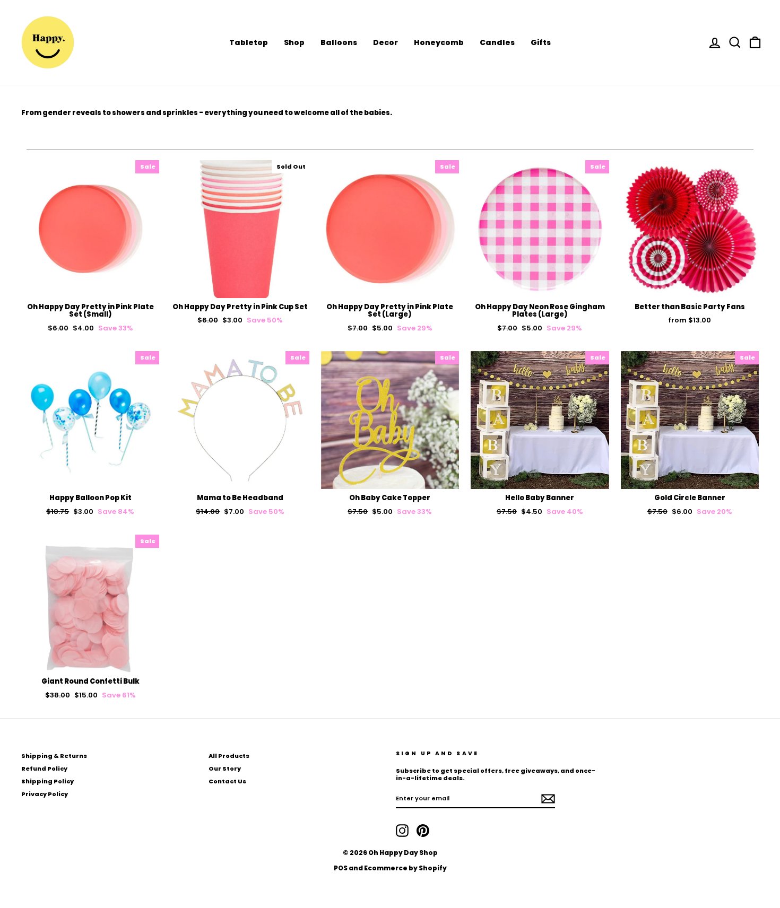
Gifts (541, 42)
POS (341, 867)
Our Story (225, 768)
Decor (385, 42)
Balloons (338, 42)
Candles (497, 42)
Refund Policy (44, 768)
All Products (229, 756)
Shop (294, 42)
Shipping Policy (47, 781)
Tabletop (248, 42)
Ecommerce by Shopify (405, 867)
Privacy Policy (44, 794)
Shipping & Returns (54, 756)
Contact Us (227, 781)
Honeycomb (439, 42)
